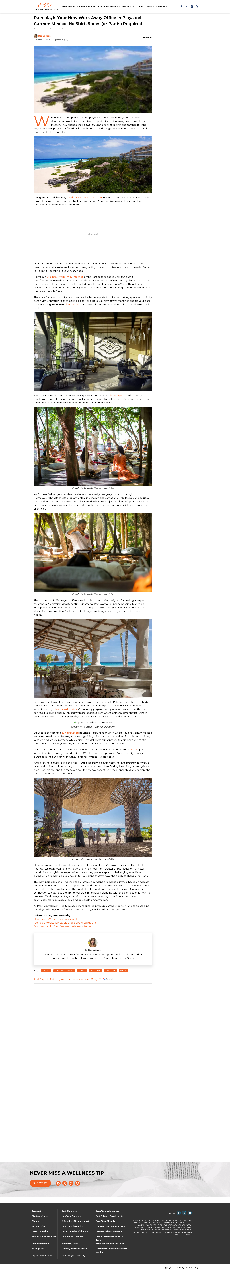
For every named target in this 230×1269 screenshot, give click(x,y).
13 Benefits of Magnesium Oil (76, 1221)
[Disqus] (93, 1019)
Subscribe (161, 6)
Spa (120, 395)
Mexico (46, 970)
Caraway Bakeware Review (109, 1231)
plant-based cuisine (65, 709)
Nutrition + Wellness (108, 6)
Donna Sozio (44, 36)
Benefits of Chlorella (106, 1221)
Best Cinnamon (69, 1211)
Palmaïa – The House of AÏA (86, 197)
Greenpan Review (40, 1243)
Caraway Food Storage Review (110, 1226)
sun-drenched (70, 732)
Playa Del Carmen (64, 970)
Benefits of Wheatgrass (107, 1211)
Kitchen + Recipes (86, 6)
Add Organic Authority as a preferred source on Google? (67, 979)
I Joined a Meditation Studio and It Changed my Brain (66, 922)
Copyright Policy (40, 1231)
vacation (95, 970)
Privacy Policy (38, 1226)
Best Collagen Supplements (109, 1216)
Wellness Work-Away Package (65, 276)
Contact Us (37, 1211)
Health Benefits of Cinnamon (76, 1231)
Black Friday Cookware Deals (110, 1243)
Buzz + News (68, 6)
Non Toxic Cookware (72, 1216)
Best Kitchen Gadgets (72, 1236)
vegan (135, 749)
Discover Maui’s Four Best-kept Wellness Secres (63, 926)
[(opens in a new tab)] (181, 6)
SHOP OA (150, 6)
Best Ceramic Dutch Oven (74, 1226)
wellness (110, 970)
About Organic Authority (44, 1236)
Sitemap (36, 1221)
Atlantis (112, 395)
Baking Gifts (38, 1248)
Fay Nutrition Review (42, 1256)
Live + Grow (128, 6)
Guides (140, 6)
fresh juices (73, 304)
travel (82, 970)
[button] (196, 6)
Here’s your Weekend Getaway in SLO (56, 919)
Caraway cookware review (74, 1248)
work (123, 970)
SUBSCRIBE (40, 1183)
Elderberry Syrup (70, 1243)
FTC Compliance (40, 1216)
